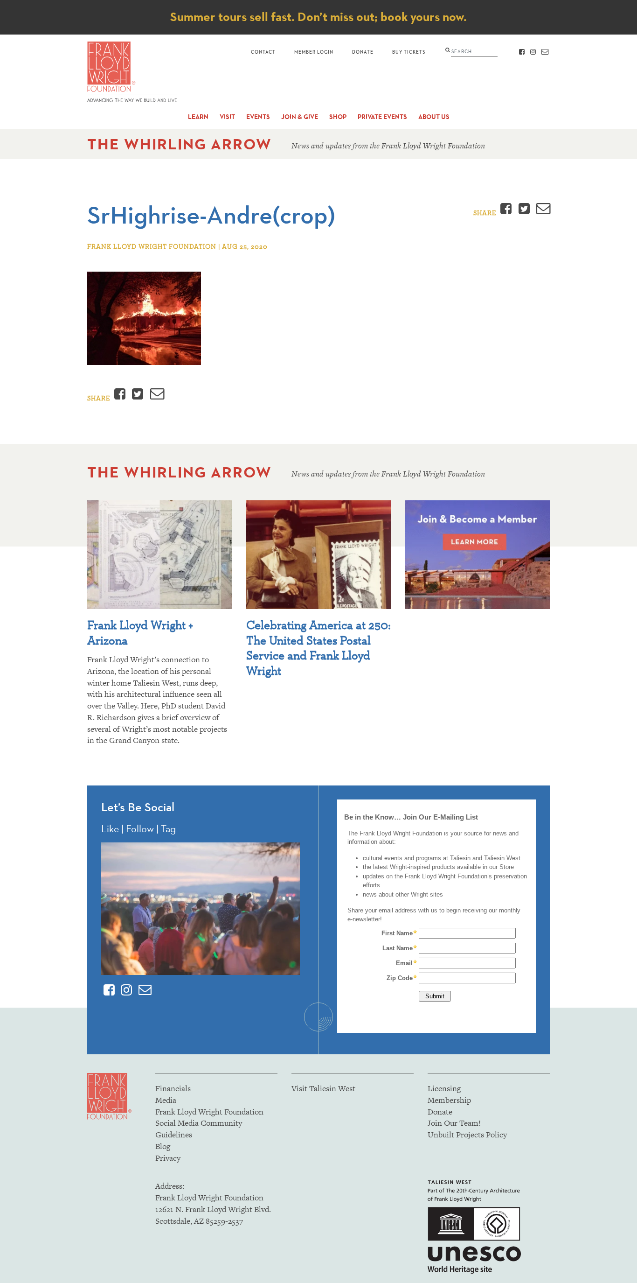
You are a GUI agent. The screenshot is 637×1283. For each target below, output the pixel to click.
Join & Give (299, 116)
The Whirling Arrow (179, 144)
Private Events (382, 116)
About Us (434, 116)
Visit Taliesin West (323, 1088)
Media (165, 1100)
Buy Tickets (408, 51)
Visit (227, 116)
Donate (363, 51)
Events (258, 116)
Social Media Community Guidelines (198, 1128)
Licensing (444, 1088)
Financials (173, 1088)
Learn (198, 116)
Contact (263, 51)
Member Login (313, 51)
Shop (337, 116)
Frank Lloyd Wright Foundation (209, 1111)
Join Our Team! (454, 1123)
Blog (162, 1146)
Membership (449, 1100)
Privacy (167, 1158)
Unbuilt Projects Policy (467, 1134)
